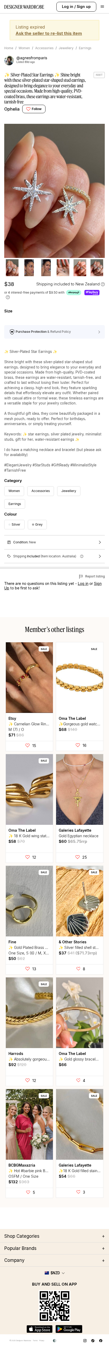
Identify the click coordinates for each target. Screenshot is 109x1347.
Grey (39, 524)
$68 (68, 729)
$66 (63, 1064)
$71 (16, 735)
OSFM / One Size (23, 1176)
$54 (67, 1176)
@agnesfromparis (31, 58)
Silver (16, 524)
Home (8, 48)
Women (24, 48)
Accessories (44, 48)
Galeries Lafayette (75, 830)
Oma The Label (72, 718)
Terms (35, 1340)
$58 (16, 841)
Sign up (84, 6)
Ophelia (12, 109)
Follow (37, 109)
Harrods (15, 1053)
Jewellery (66, 48)
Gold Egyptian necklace (78, 836)
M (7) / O (16, 729)
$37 (78, 952)
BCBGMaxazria (21, 1165)
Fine (12, 942)
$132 (18, 1181)
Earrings (85, 48)
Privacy (41, 1340)
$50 (16, 958)
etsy (12, 718)
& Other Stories (73, 942)
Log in (67, 6)
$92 (17, 1064)
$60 (73, 841)
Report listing (94, 576)
